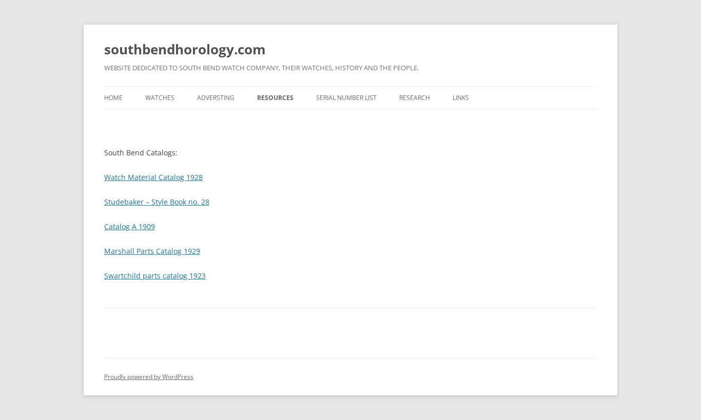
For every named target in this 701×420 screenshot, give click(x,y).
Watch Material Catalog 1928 (153, 177)
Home (113, 97)
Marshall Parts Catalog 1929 (152, 251)
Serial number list (346, 97)
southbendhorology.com (185, 49)
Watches (159, 97)
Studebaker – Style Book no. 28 (156, 202)
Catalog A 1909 (129, 226)
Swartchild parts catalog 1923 (155, 276)
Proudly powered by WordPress (148, 376)
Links (461, 97)
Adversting (216, 97)
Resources (275, 97)
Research (414, 97)
